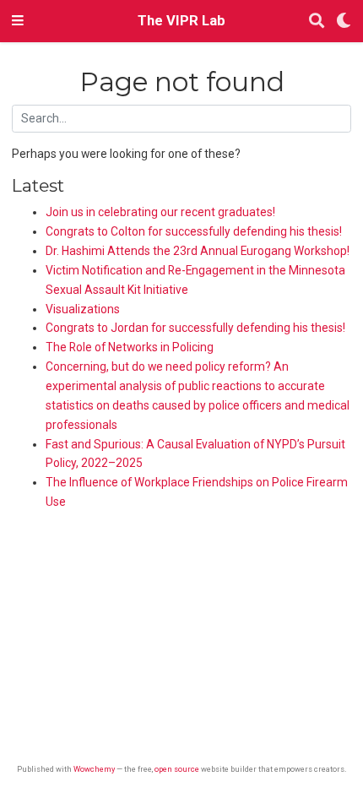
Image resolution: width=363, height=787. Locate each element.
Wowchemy (94, 768)
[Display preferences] (343, 21)
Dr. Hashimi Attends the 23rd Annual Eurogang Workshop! (197, 251)
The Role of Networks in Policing (130, 347)
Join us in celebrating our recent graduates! (160, 212)
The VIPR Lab (181, 21)
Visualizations (83, 309)
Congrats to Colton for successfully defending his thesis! (194, 231)
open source (176, 768)
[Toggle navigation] (18, 21)
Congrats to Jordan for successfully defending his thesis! (195, 327)
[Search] (316, 21)
